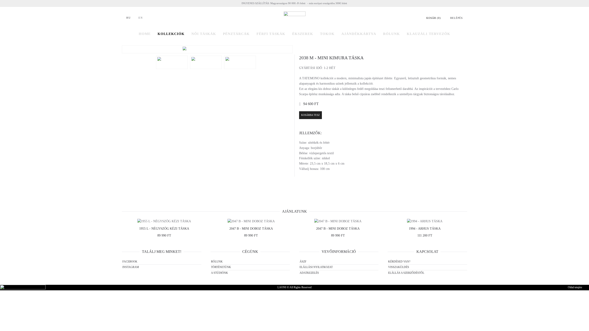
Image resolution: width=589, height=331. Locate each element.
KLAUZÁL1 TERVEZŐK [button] (428, 34)
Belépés (456, 18)
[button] (207, 49)
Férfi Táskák (271, 34)
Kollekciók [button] (171, 34)
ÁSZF (303, 261)
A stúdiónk (219, 272)
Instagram (130, 267)
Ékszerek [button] (302, 34)
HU (128, 17)
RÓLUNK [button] (391, 34)
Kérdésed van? (399, 261)
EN (141, 17)
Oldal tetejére (575, 287)
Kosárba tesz (310, 115)
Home (145, 34)
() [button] (433, 18)
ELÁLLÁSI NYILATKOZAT (316, 267)
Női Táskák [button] (203, 34)
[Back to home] (295, 18)
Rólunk (217, 261)
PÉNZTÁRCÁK (236, 34)
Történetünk (221, 267)
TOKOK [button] (327, 34)
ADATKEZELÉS (309, 272)
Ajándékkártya (358, 34)
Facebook (129, 261)
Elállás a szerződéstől (406, 272)
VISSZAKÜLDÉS (398, 267)
